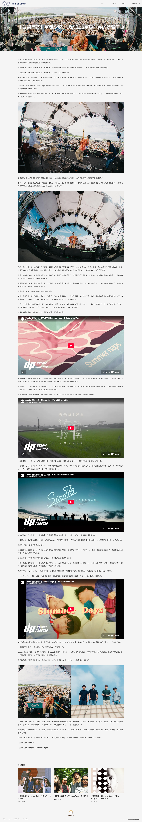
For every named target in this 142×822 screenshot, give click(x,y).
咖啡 (123, 3)
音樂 (102, 3)
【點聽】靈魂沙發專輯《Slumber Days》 (33, 748)
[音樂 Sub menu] (105, 3)
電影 (112, 3)
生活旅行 (135, 3)
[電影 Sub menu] (115, 3)
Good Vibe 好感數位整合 (133, 819)
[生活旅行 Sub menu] (139, 3)
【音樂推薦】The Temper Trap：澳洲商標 (71, 796)
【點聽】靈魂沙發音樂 (26, 743)
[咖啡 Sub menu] (126, 3)
